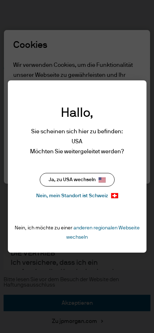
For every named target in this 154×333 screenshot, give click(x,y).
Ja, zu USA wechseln (72, 179)
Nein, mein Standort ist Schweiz (72, 195)
